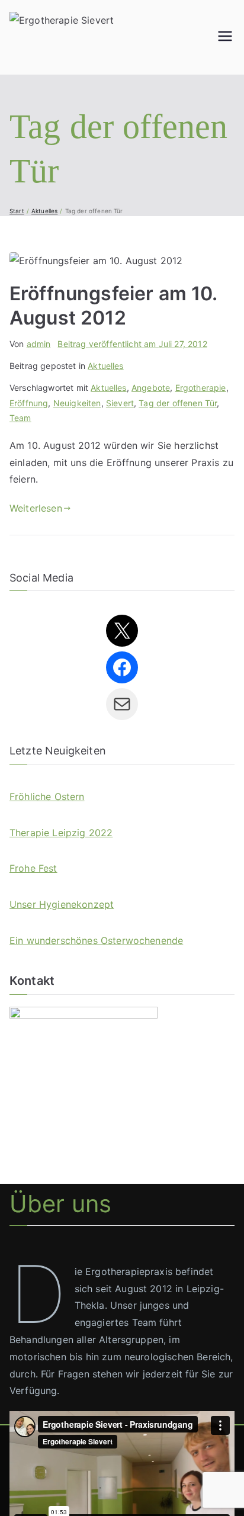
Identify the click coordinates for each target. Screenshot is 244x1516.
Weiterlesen (35, 508)
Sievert (120, 403)
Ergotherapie (200, 388)
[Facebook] (122, 667)
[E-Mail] (122, 704)
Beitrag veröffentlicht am (132, 344)
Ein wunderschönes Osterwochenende (96, 940)
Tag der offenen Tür (178, 403)
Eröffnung (28, 403)
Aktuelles (105, 366)
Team (20, 418)
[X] (122, 631)
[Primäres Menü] (225, 37)
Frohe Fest (33, 868)
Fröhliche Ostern (47, 796)
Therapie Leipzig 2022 (61, 833)
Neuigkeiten (77, 403)
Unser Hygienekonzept (61, 904)
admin (39, 344)
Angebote (150, 388)
